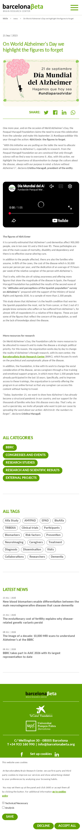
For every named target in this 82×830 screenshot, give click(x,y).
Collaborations (14, 556)
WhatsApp (73, 112)
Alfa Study (11, 520)
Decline (43, 826)
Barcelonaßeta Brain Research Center (24, 356)
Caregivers (36, 542)
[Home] (23, 8)
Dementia (57, 556)
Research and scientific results (32, 470)
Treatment (55, 542)
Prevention (53, 535)
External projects (21, 478)
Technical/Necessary (16, 803)
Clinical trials (30, 527)
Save (10, 817)
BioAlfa (59, 520)
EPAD (45, 520)
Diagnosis (11, 549)
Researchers (37, 556)
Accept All (67, 826)
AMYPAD (30, 520)
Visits (50, 549)
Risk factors (33, 535)
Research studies (20, 463)
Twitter (46, 112)
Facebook (55, 112)
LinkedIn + (65, 112)
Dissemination (32, 549)
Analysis (9, 808)
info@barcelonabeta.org (56, 744)
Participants (51, 527)
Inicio (5, 19)
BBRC (10, 447)
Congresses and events (26, 455)
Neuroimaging (14, 542)
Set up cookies (41, 754)
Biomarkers (12, 535)
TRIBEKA (10, 527)
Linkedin (57, 755)
